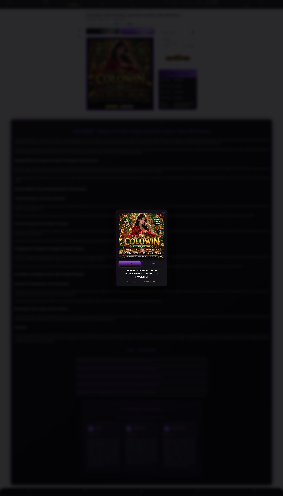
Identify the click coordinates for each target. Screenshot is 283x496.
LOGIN (153, 264)
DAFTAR (129, 264)
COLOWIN (141, 282)
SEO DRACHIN (151, 282)
